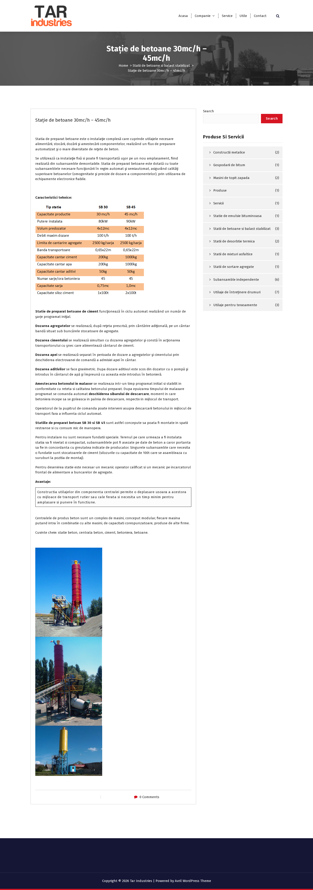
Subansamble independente (236, 279)
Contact (260, 16)
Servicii (218, 203)
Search (208, 111)
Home (123, 65)
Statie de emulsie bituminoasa (237, 216)
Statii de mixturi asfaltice (233, 254)
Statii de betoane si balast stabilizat (161, 65)
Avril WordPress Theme (193, 881)
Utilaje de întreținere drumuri (237, 292)
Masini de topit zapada (231, 178)
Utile (243, 16)
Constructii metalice (229, 152)
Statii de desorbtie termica (234, 241)
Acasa (183, 16)
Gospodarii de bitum (229, 165)
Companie (203, 16)
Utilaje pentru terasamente (235, 305)
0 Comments (149, 797)
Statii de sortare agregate (233, 267)
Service (227, 16)
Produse (220, 190)
